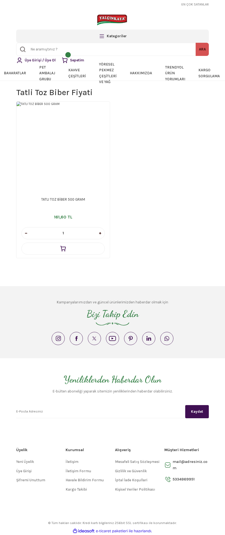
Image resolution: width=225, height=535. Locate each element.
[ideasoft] (84, 531)
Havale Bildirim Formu (85, 480)
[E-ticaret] (112, 531)
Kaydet (197, 411)
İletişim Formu (78, 471)
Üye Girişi (24, 471)
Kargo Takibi (76, 489)
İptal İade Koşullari (131, 480)
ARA (202, 49)
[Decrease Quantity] (26, 233)
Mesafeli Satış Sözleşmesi (137, 462)
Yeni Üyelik (25, 462)
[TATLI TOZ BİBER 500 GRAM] (63, 148)
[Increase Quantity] (100, 233)
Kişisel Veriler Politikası (135, 489)
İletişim (72, 462)
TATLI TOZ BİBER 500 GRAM (63, 199)
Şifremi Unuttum (30, 480)
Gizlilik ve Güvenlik (131, 471)
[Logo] (112, 20)
